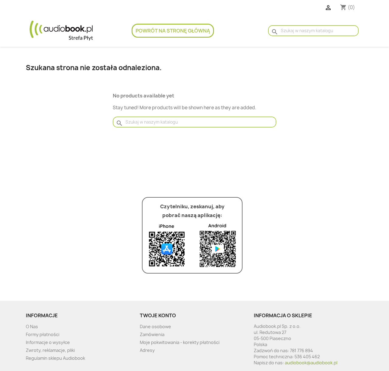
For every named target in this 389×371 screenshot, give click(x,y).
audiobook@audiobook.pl (311, 363)
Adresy (147, 350)
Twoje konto (158, 315)
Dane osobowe (155, 326)
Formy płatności (42, 334)
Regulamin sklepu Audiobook (55, 358)
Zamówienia (152, 334)
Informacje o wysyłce (48, 342)
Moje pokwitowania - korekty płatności (179, 342)
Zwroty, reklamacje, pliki (50, 350)
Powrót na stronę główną (173, 30)
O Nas (32, 326)
